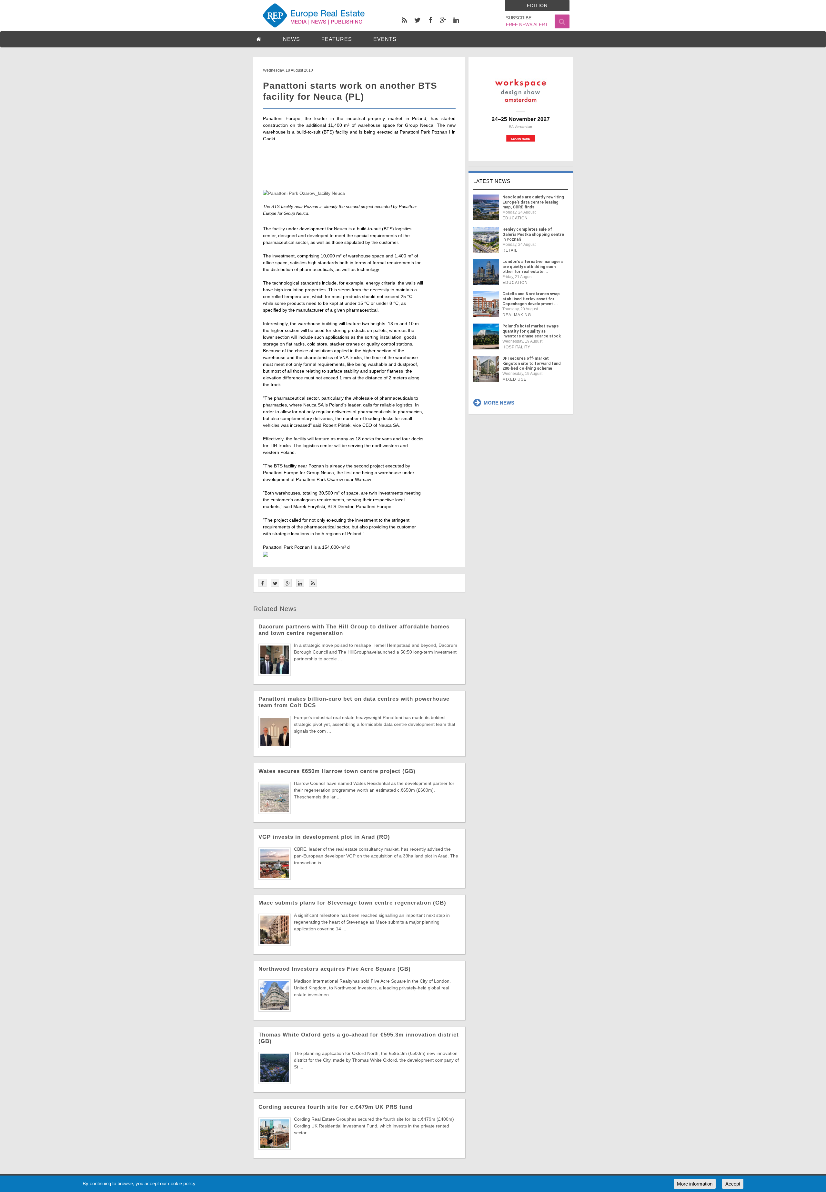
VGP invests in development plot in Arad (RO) (324, 837)
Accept (732, 1184)
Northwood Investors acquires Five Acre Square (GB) (334, 969)
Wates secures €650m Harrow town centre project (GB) (337, 771)
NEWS (291, 39)
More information (694, 1184)
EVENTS (385, 39)
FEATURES (336, 39)
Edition (537, 5)
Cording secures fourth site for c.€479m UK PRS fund (335, 1107)
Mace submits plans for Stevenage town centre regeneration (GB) (352, 903)
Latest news (491, 181)
